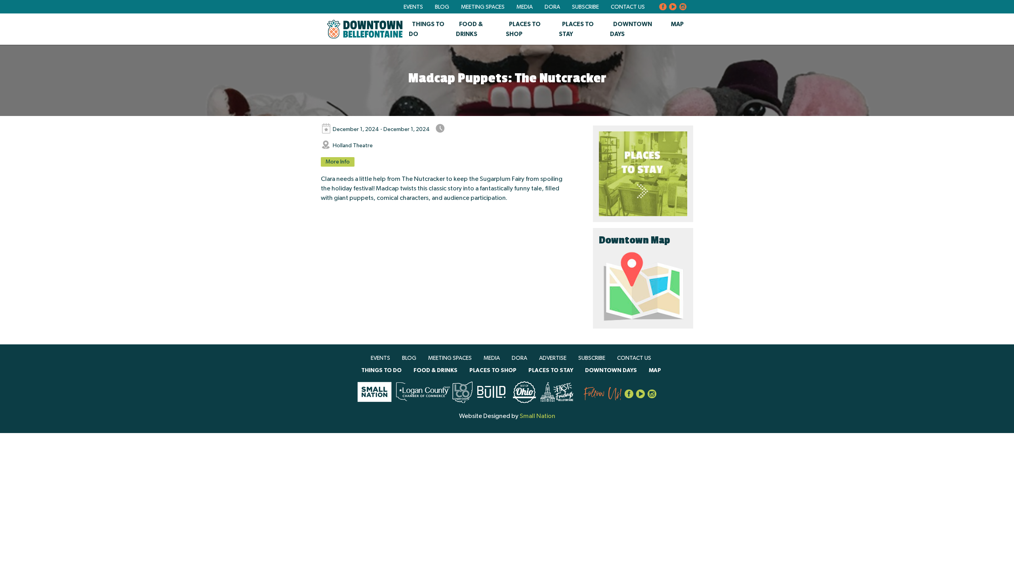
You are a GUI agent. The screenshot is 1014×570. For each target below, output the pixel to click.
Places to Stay (550, 370)
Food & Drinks (435, 370)
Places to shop (493, 370)
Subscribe (585, 7)
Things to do (381, 370)
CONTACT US (628, 7)
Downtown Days (611, 370)
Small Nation (537, 416)
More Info (338, 162)
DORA (552, 7)
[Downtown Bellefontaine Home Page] (364, 29)
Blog (442, 7)
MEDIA (525, 7)
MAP (677, 24)
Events (413, 7)
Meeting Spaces (483, 7)
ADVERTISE (552, 358)
